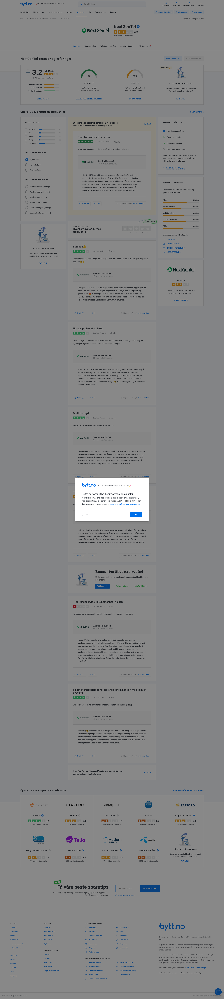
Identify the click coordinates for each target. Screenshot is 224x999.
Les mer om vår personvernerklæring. (125, 504)
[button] (86, 514)
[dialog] (112, 499)
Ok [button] (136, 515)
